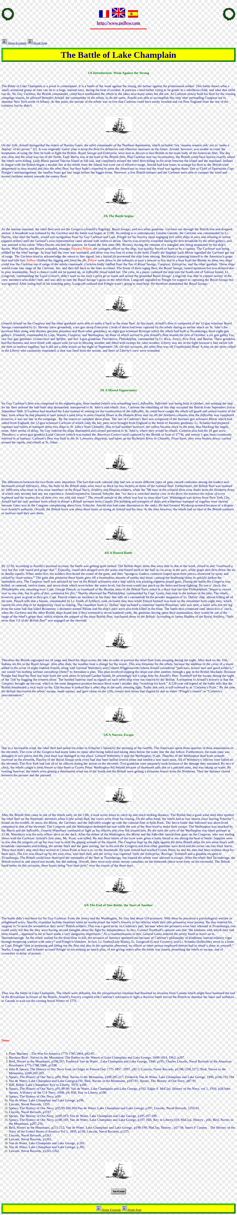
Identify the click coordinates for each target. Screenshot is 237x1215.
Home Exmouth (16, 43)
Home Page (40, 43)
